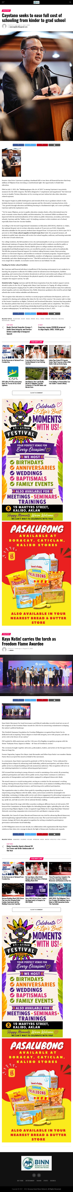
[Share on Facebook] (18, 145)
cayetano (17, 319)
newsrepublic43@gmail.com (18, 27)
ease (28, 319)
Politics (54, 319)
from (33, 319)
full (38, 319)
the (59, 839)
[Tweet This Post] (30, 145)
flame (30, 839)
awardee (17, 839)
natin (47, 839)
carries (23, 839)
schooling (6, 320)
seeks (13, 320)
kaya (42, 839)
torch (64, 839)
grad (42, 319)
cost (23, 319)
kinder (48, 319)
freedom (36, 839)
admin (11, 650)
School (61, 319)
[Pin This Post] (42, 145)
